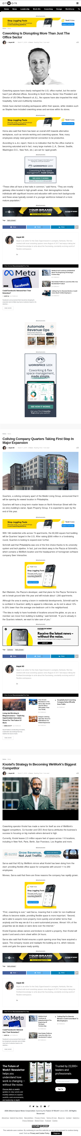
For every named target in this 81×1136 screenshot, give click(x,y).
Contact (69, 1118)
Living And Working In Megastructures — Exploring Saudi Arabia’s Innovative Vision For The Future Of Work (13, 718)
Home (6, 9)
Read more (8, 308)
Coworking (48, 9)
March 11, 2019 (22, 42)
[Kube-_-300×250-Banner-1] (40, 575)
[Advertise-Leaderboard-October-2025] (40, 211)
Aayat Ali (11, 42)
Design (59, 9)
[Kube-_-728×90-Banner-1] (40, 22)
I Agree (56, 1133)
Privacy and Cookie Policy (39, 1133)
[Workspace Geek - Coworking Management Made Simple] (40, 169)
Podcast (48, 1121)
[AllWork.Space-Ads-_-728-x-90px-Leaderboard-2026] (40, 854)
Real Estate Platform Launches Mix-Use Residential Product (45, 1035)
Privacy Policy (40, 1118)
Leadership (24, 9)
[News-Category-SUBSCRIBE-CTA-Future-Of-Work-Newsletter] (40, 636)
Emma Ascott (8, 725)
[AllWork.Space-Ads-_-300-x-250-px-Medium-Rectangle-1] (40, 335)
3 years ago (17, 725)
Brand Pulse (39, 1121)
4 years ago (42, 725)
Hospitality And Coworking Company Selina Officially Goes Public (66, 702)
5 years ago (14, 296)
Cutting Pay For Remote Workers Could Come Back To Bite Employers (67, 1019)
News (14, 9)
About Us (61, 1118)
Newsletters (28, 1118)
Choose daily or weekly (11, 1089)
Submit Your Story (16, 1118)
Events (54, 1121)
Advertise (5, 1118)
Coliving (10, 649)
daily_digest (11, 220)
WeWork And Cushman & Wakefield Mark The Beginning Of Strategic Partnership (63, 272)
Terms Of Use (51, 1118)
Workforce (69, 9)
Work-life (36, 9)
